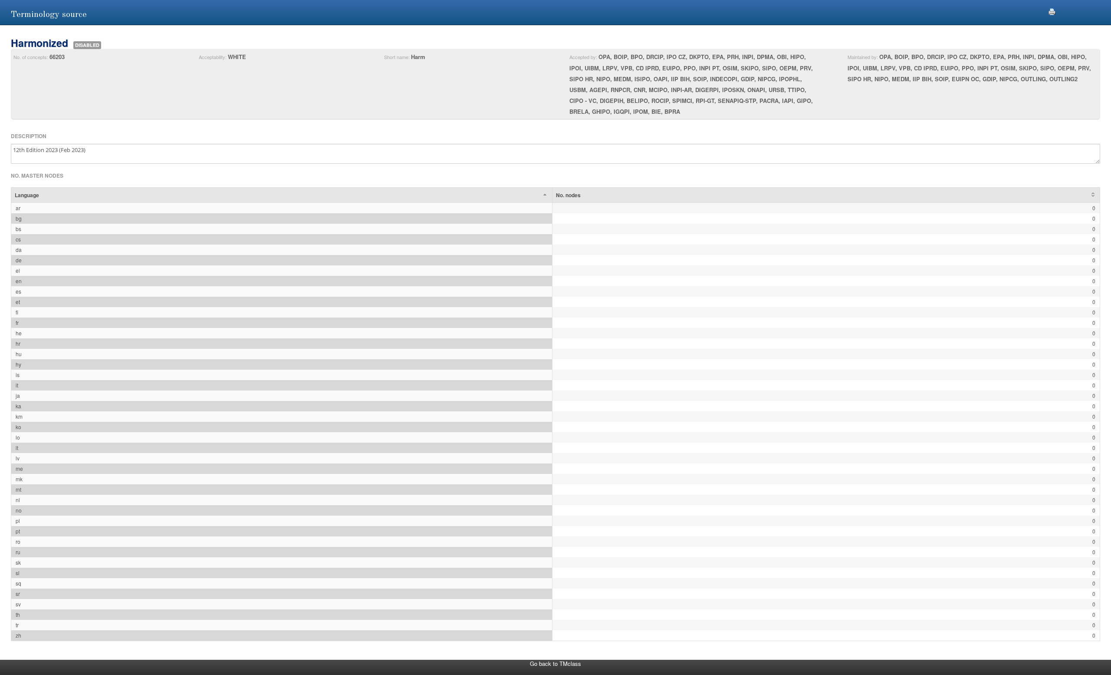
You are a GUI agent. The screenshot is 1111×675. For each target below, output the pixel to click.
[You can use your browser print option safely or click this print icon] (1052, 11)
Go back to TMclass (555, 663)
